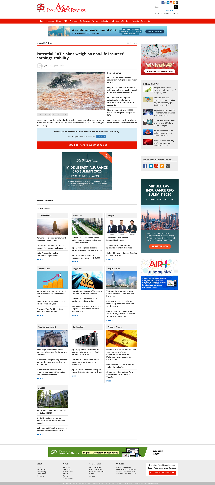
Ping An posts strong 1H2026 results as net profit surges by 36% (121, 112)
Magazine (50, 21)
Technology (78, 327)
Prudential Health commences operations (47, 254)
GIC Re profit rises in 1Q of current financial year (51, 302)
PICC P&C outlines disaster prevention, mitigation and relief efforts (122, 79)
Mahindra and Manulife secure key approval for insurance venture (52, 429)
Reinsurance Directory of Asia (126, 474)
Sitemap (175, 13)
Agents (65, 474)
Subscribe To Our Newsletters (162, 472)
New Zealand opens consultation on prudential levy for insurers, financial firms (86, 308)
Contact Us (145, 21)
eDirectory (125, 21)
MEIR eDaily (67, 469)
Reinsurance (44, 268)
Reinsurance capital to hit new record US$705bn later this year (51, 293)
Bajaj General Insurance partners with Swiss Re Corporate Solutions (52, 352)
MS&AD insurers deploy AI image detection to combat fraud (87, 370)
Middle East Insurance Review (126, 469)
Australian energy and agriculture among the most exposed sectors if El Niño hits (52, 362)
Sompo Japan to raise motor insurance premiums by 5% (87, 249)
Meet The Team (42, 469)
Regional (77, 268)
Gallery (91, 474)
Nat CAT (47, 114)
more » (40, 259)
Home (41, 21)
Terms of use (41, 474)
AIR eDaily (66, 467)
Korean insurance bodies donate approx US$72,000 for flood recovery (86, 240)
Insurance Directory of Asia (125, 472)
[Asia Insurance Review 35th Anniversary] (61, 7)
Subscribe (158, 13)
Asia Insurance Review (123, 467)
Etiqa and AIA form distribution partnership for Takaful (119, 374)
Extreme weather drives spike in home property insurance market (122, 121)
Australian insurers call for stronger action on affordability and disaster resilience (51, 372)
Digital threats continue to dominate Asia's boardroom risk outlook (51, 420)
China (40, 114)
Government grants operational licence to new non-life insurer (120, 293)
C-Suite (41, 387)
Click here (79, 144)
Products (135, 21)
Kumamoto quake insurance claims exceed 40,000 (86, 256)
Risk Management (47, 327)
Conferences (85, 21)
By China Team (48, 66)
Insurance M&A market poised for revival (84, 299)
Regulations (114, 268)
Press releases (68, 478)
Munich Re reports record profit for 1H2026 (51, 411)
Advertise (115, 21)
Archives (73, 21)
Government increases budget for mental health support (52, 246)
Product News (115, 327)
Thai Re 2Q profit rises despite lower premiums (51, 310)
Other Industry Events (96, 472)
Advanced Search (172, 10)
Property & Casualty (60, 114)
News (58, 21)
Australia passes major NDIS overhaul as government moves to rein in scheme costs (120, 313)
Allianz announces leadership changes (119, 239)
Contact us (40, 476)
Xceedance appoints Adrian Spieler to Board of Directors (119, 246)
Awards (95, 21)
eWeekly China (68, 472)
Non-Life (77, 215)
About (39, 467)
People (111, 215)
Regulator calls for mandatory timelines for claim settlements (120, 303)
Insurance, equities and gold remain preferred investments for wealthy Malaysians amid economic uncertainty (121, 354)
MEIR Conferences (95, 469)
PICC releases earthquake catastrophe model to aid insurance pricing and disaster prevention (120, 101)
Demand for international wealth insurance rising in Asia (51, 239)
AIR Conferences (95, 467)
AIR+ (66, 21)
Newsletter (167, 13)
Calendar (104, 21)
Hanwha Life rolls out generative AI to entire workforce (85, 362)
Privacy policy (41, 472)
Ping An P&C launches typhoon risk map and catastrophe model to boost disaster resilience (122, 90)
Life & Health (44, 215)
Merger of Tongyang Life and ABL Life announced (87, 292)
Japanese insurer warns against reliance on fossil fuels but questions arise (86, 352)
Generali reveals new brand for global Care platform (120, 365)
